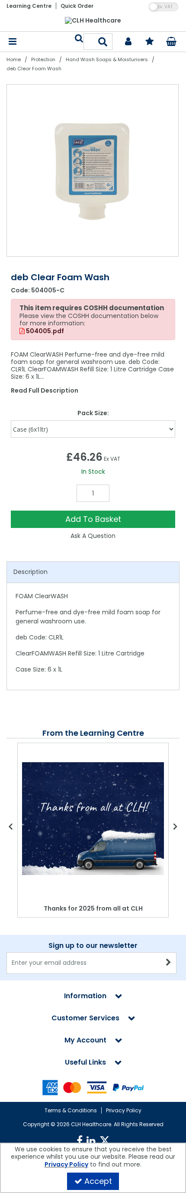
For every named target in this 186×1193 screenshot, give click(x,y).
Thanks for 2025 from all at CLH (93, 908)
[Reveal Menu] (12, 42)
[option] (93, 170)
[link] (80, 1141)
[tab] (93, 572)
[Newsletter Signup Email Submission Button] (168, 963)
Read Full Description (44, 390)
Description (30, 571)
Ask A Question (93, 535)
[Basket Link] (171, 42)
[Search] (103, 41)
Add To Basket (93, 519)
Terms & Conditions (71, 1110)
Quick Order (77, 6)
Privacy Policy (123, 1110)
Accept (98, 1181)
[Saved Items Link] (150, 42)
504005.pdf (44, 331)
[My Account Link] (128, 42)
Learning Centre (28, 6)
